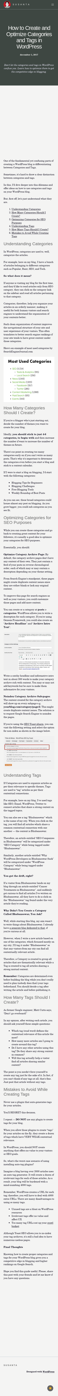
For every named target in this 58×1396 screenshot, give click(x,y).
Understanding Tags (23, 226)
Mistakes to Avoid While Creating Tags (30, 234)
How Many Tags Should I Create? (30, 229)
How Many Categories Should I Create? (29, 214)
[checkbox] (50, 1388)
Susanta (21, 4)
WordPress (48, 1371)
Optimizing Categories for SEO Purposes (29, 220)
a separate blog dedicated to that (27, 928)
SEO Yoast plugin (34, 724)
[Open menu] (52, 4)
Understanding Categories (26, 209)
